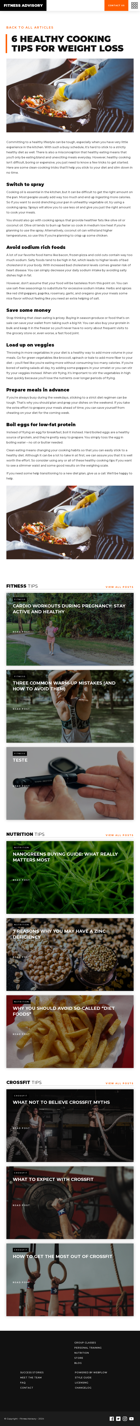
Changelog (83, 1387)
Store (78, 1358)
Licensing (81, 1382)
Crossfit (20, 1096)
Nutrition (21, 847)
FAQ (23, 1382)
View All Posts (120, 587)
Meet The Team (31, 1377)
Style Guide (83, 1377)
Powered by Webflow (91, 1372)
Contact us (116, 5)
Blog (78, 1363)
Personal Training (88, 1347)
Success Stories (32, 1372)
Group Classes (85, 1342)
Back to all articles (30, 27)
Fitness (20, 599)
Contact (26, 1387)
